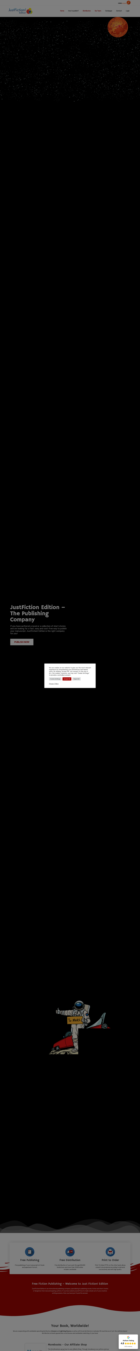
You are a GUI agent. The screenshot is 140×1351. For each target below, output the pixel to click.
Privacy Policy (54, 684)
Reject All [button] (76, 679)
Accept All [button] (67, 679)
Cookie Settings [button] (55, 679)
